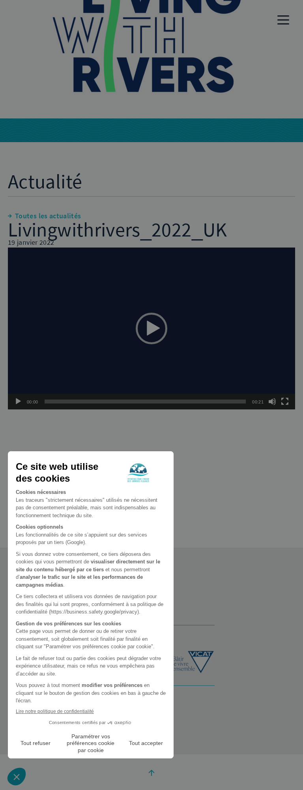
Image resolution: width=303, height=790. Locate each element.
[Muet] (272, 401)
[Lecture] (18, 401)
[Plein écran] (285, 401)
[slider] (145, 401)
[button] (151, 328)
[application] (151, 328)
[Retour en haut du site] (151, 772)
